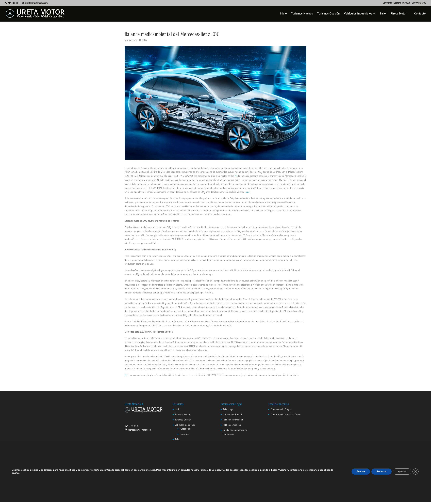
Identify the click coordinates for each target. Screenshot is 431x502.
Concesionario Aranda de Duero (286, 414)
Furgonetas (185, 428)
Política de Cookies (232, 424)
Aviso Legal (228, 409)
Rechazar (381, 471)
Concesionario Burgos (281, 409)
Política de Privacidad (233, 419)
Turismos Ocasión (328, 13)
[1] (236, 176)
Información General (232, 414)
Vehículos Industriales (358, 13)
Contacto (420, 13)
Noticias (143, 40)
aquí (248, 192)
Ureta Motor (398, 13)
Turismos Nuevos (302, 13)
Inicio (283, 13)
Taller (383, 13)
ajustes (16, 473)
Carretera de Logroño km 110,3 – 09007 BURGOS (404, 3)
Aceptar (361, 471)
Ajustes (402, 471)
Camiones (184, 434)
